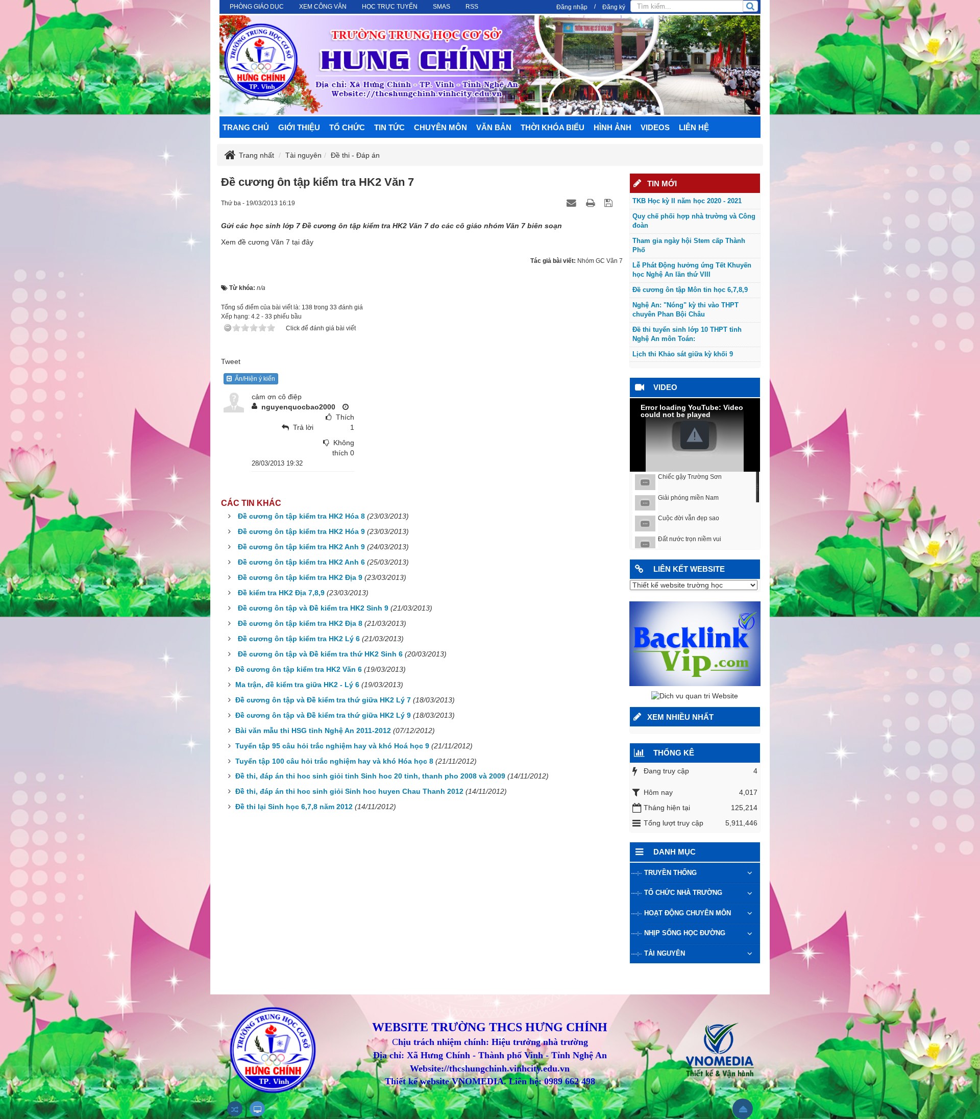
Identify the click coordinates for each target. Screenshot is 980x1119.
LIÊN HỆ (694, 127)
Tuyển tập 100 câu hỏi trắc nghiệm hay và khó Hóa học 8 (334, 761)
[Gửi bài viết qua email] (573, 203)
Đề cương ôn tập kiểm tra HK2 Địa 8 (300, 623)
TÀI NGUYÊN (664, 953)
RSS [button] (471, 6)
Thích (345, 417)
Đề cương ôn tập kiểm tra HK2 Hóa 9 (301, 531)
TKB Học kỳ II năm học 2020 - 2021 (687, 201)
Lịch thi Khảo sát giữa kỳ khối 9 (682, 354)
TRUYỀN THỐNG (670, 873)
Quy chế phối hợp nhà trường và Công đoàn (693, 221)
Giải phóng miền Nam (688, 497)
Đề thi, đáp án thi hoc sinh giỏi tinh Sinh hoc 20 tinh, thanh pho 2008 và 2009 (370, 776)
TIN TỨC (389, 127)
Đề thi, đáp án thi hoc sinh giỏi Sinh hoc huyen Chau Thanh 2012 (349, 791)
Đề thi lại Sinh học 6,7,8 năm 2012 (294, 806)
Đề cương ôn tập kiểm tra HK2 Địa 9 (300, 577)
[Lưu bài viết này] (609, 203)
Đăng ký (613, 7)
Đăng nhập (571, 7)
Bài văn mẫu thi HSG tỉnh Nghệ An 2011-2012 (313, 730)
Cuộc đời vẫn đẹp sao (688, 518)
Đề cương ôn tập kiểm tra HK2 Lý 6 (299, 639)
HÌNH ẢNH (612, 127)
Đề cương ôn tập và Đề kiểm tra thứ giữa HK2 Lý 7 (323, 700)
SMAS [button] (441, 6)
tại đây (301, 242)
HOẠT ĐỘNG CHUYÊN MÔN (687, 913)
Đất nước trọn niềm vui (689, 539)
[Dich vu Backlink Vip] (695, 643)
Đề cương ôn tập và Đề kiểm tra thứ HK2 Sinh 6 (320, 654)
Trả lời (303, 427)
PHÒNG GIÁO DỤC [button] (257, 6)
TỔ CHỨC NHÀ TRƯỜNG (683, 892)
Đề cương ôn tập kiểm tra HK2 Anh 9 (301, 547)
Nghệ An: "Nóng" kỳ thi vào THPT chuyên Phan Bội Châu (685, 310)
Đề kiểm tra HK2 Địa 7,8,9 (281, 593)
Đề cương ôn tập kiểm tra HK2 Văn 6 (298, 669)
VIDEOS (655, 127)
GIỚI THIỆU (299, 127)
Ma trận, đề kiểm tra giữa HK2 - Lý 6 (297, 684)
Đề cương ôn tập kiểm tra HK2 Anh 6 (301, 562)
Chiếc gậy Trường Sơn (690, 476)
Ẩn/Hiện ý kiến (253, 378)
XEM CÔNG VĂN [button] (323, 6)
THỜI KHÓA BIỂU (552, 127)
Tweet (230, 361)
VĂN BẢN (493, 127)
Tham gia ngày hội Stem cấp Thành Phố (688, 245)
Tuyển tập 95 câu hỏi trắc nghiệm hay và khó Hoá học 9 (332, 746)
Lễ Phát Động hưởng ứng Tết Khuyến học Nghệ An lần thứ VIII (691, 270)
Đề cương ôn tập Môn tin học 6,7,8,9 (690, 290)
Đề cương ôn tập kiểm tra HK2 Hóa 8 (301, 516)
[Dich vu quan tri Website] (694, 696)
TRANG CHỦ (246, 127)
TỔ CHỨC (347, 127)
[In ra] (591, 203)
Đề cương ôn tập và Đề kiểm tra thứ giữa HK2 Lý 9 (323, 715)
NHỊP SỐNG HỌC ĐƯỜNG (684, 933)
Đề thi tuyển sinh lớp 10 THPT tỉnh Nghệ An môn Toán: (687, 334)
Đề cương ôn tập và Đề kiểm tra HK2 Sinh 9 (313, 608)
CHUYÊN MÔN (440, 127)
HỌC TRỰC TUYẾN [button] (390, 6)
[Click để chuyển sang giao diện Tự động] (234, 1108)
